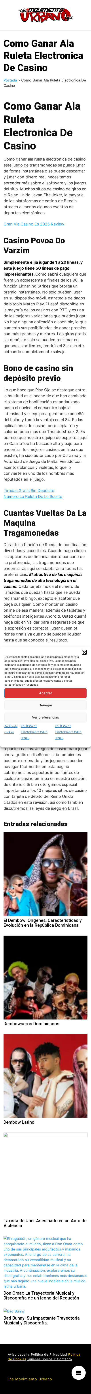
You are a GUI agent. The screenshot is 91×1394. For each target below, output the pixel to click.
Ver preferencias (45, 717)
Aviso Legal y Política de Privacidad (37, 1354)
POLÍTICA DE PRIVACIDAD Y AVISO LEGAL (34, 732)
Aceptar (45, 693)
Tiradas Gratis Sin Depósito (29, 490)
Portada (10, 80)
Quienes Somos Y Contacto (49, 1359)
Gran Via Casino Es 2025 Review (34, 224)
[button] (84, 652)
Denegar (45, 705)
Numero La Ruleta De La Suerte (33, 496)
